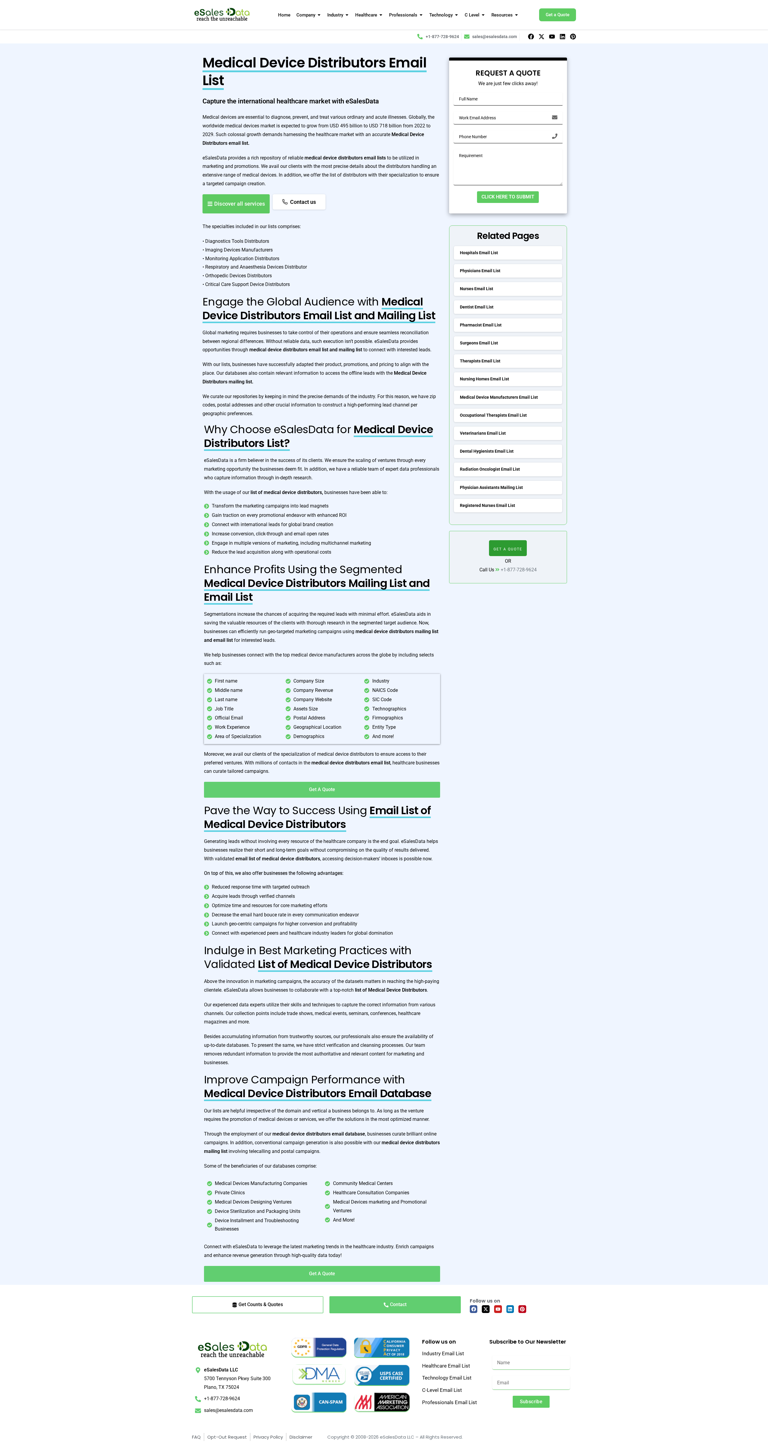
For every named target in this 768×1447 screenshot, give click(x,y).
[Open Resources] (516, 15)
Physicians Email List (480, 270)
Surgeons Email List (479, 343)
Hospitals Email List (479, 252)
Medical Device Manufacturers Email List (499, 397)
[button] (508, 548)
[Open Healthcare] (381, 15)
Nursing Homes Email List (484, 379)
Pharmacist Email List (481, 325)
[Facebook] (531, 37)
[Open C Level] (483, 15)
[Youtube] (552, 37)
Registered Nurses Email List (487, 505)
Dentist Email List (477, 307)
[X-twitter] (541, 37)
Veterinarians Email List (483, 433)
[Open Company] (319, 15)
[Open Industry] (347, 15)
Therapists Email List (480, 361)
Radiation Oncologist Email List (490, 469)
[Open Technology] (456, 15)
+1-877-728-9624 (519, 570)
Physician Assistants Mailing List (491, 487)
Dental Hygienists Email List (487, 451)
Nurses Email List (476, 288)
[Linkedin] (563, 37)
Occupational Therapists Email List (493, 415)
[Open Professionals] (421, 15)
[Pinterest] (573, 37)
